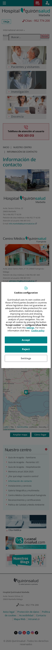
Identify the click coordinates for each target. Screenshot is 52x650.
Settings (26, 358)
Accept (26, 340)
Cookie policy (37, 330)
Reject (26, 349)
